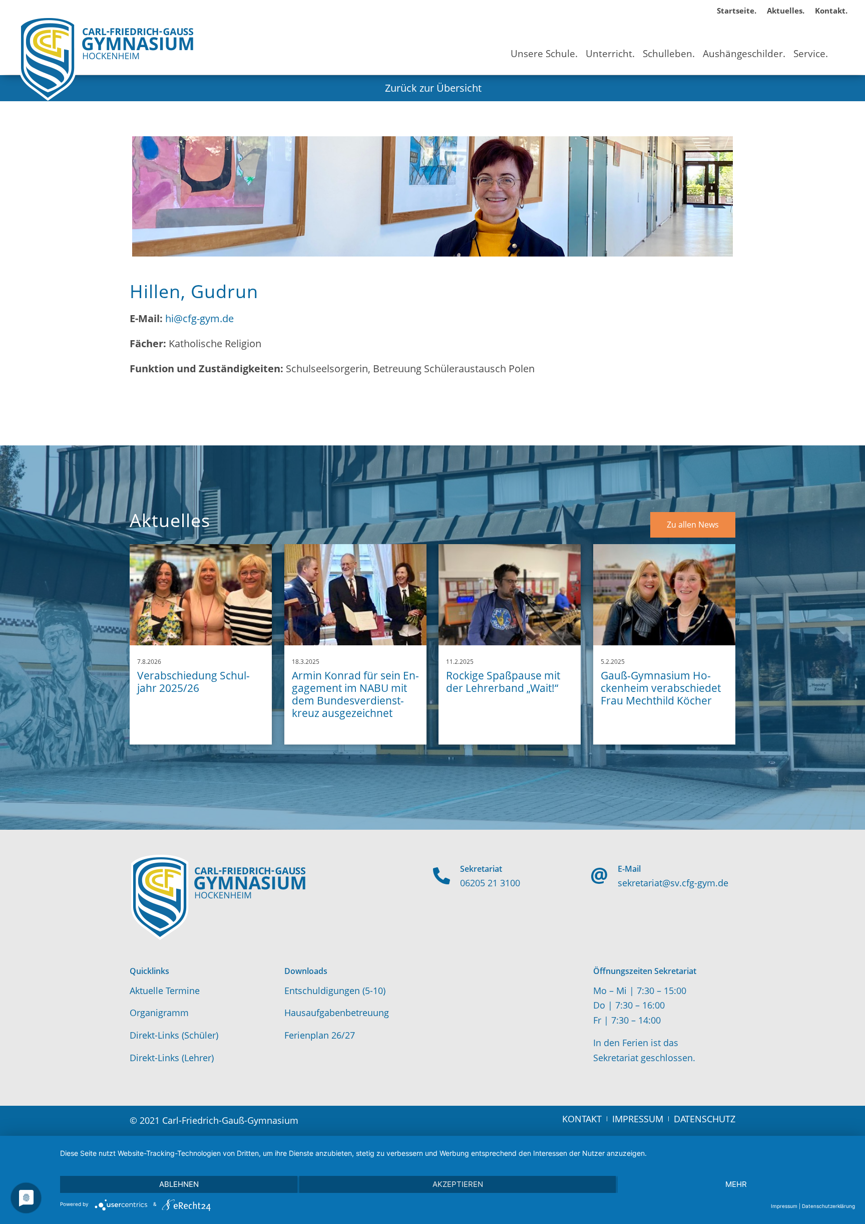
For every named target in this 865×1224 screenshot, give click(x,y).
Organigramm (159, 1013)
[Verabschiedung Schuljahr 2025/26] (201, 594)
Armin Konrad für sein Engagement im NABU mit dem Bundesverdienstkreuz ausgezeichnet (355, 694)
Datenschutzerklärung (828, 1206)
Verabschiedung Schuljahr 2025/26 (193, 681)
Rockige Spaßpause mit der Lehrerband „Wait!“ (503, 681)
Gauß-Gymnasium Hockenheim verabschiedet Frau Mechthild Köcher (661, 687)
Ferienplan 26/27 (319, 1035)
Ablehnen (179, 1184)
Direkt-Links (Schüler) (174, 1035)
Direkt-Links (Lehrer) (172, 1058)
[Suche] (839, 45)
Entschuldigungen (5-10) (334, 991)
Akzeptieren (457, 1184)
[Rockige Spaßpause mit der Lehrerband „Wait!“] (510, 594)
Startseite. (736, 11)
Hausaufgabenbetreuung (336, 1013)
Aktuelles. (785, 11)
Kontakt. (831, 11)
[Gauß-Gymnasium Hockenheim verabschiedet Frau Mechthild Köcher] (664, 594)
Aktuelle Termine (165, 991)
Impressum (784, 1206)
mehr (736, 1184)
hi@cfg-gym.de (199, 318)
